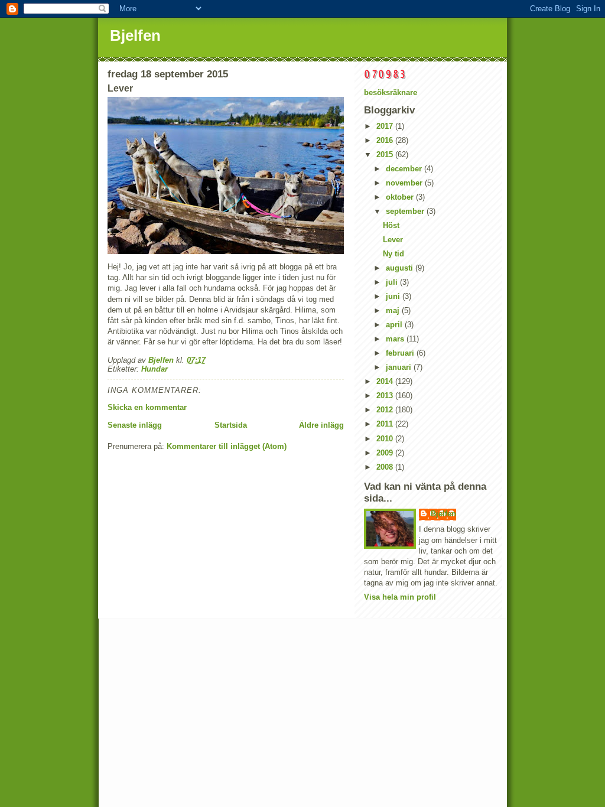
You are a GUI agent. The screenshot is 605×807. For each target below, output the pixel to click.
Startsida (230, 425)
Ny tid (393, 253)
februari (401, 353)
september (406, 211)
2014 (385, 381)
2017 (385, 126)
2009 (385, 452)
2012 (385, 409)
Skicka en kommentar (147, 407)
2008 (385, 467)
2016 (385, 140)
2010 (385, 438)
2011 (385, 423)
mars (396, 338)
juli (393, 282)
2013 (385, 395)
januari (400, 367)
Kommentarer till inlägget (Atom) (227, 446)
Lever (393, 239)
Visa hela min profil (400, 597)
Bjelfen (135, 35)
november (405, 182)
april (395, 324)
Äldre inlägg (321, 425)
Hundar (154, 369)
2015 (385, 154)
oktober (401, 197)
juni (394, 296)
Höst (391, 225)
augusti (400, 267)
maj (394, 310)
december (405, 168)
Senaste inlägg (135, 425)
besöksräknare (390, 92)
